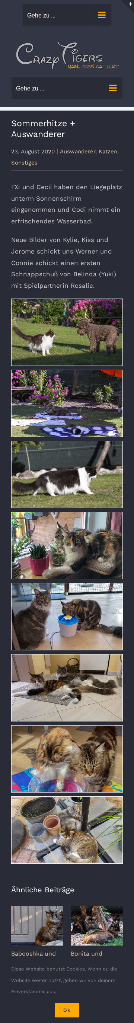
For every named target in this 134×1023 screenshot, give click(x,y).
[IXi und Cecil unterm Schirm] (67, 403)
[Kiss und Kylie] (67, 545)
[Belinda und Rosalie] (67, 830)
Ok (67, 1010)
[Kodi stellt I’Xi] (67, 332)
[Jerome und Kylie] (67, 616)
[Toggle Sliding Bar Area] (127, 6)
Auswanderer (77, 151)
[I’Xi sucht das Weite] (67, 474)
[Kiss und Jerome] (67, 687)
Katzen (108, 151)
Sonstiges (24, 162)
